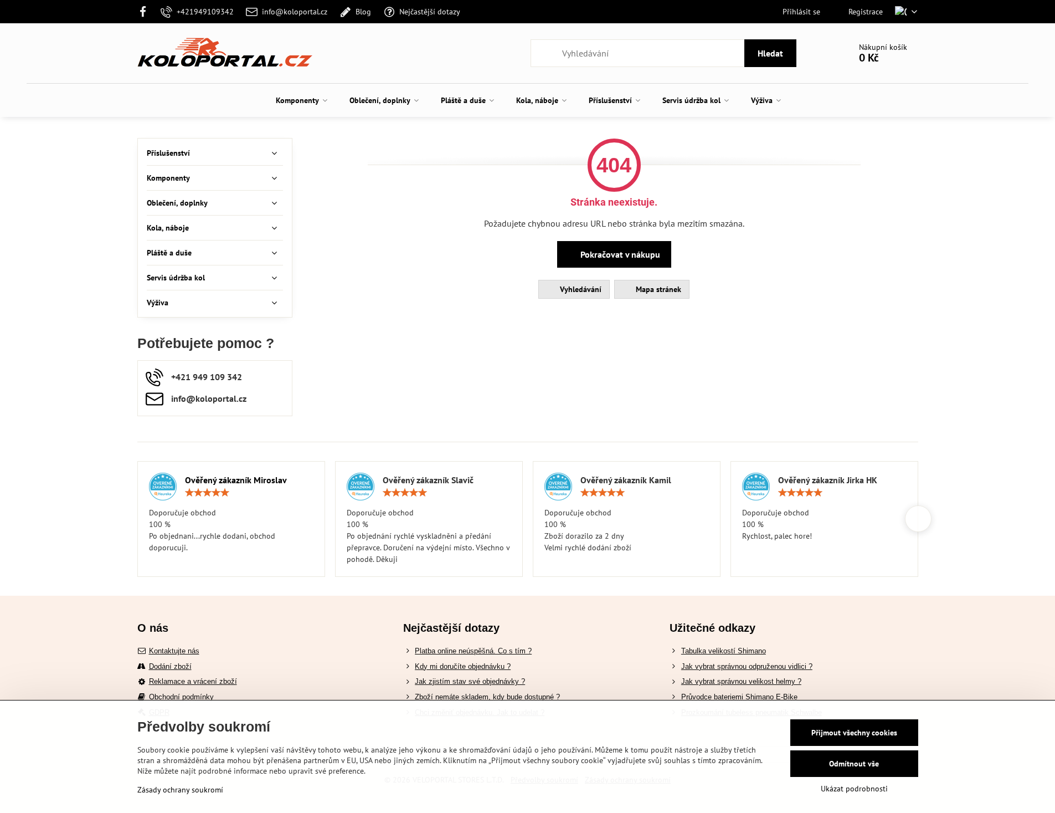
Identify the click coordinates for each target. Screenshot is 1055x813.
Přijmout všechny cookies (854, 733)
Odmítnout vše (854, 764)
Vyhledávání (579, 289)
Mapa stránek (657, 289)
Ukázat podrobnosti (854, 789)
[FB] (146, 11)
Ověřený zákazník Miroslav (236, 479)
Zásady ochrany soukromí (180, 790)
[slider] (207, 492)
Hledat (770, 53)
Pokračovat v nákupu (619, 254)
